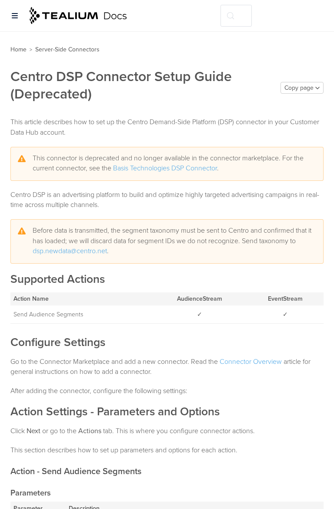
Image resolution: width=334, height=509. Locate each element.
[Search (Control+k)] (236, 16)
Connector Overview (251, 361)
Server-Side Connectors (67, 49)
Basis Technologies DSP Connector (165, 168)
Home (18, 49)
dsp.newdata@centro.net (70, 251)
